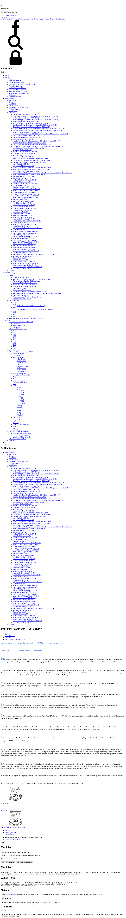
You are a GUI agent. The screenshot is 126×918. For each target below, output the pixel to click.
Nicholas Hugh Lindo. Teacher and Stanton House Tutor (30, 159)
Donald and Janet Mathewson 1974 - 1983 (26, 284)
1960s (14, 311)
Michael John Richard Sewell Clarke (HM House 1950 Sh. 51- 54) (33, 254)
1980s (14, 315)
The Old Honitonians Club (17, 82)
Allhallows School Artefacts (17, 439)
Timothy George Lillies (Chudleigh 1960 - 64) (27, 137)
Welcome (11, 79)
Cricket (19, 389)
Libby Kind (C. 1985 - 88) (21, 164)
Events (11, 102)
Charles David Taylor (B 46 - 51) (23, 206)
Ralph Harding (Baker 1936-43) (23, 139)
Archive (7, 320)
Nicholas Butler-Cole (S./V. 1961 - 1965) (25, 190)
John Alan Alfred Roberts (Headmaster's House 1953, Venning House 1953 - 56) (38, 130)
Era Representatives (15, 96)
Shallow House (21, 368)
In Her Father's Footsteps (20, 295)
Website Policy (9, 834)
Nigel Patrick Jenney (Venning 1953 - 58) (25, 121)
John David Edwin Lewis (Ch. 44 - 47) (25, 240)
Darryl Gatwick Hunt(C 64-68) (22, 203)
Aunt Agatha (40, 19)
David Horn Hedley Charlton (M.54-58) (25, 198)
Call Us (3, 15)
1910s (14, 334)
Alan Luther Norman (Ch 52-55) (23, 217)
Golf (18, 408)
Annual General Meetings (21, 424)
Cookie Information (11, 832)
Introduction (12, 274)
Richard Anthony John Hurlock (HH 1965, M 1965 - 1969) (31, 160)
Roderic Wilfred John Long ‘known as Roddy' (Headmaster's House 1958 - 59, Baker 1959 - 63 (42, 173)
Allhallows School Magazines (18, 329)
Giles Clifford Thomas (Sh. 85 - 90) (24, 256)
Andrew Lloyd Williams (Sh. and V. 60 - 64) (26, 242)
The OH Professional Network (18, 107)
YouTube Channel (14, 109)
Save (18, 916)
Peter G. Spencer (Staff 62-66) (22, 210)
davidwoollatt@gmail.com (18, 827)
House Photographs (19, 357)
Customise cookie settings (24, 862)
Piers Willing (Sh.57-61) (20, 226)
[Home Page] (1, 5)
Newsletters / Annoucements (20, 19)
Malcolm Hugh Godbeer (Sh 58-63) (24, 219)
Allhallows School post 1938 (22, 433)
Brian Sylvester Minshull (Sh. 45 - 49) (24, 265)
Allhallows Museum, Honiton (18, 91)
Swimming (20, 407)
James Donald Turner (19, 288)
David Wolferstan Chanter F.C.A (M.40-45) (26, 231)
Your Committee (6, 19)
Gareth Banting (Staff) (19, 229)
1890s (14, 330)
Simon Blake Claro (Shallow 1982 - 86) (25, 114)
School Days (17, 430)
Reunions (16, 423)
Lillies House (21, 364)
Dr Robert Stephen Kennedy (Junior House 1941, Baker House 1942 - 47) (36, 120)
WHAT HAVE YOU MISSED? (15, 639)
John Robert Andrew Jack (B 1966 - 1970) (26, 171)
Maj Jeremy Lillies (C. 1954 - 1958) (24, 176)
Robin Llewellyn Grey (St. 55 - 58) (24, 249)
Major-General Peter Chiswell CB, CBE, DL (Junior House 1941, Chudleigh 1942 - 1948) (41, 134)
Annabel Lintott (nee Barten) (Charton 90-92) (27, 221)
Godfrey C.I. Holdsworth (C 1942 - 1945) (26, 183)
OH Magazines (13, 105)
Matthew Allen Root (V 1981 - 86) (23, 157)
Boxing (19, 387)
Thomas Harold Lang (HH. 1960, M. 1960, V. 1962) (29, 162)
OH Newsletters (14, 350)
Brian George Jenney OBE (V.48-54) (24, 222)
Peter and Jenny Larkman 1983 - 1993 (24, 286)
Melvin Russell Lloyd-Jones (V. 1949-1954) (26, 194)
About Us (8, 77)
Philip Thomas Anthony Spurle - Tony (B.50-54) (28, 228)
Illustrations (12, 440)
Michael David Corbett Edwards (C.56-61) (26, 196)
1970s (14, 313)
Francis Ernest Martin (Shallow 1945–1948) (26, 135)
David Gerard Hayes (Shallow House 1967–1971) (28, 132)
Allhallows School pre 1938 (21, 437)
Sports (15, 385)
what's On (33, 19)
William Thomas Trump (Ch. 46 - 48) (24, 244)
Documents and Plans (19, 325)
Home (7, 75)
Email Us (9, 15)
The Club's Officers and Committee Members (23, 84)
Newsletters (12, 104)
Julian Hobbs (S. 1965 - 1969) (22, 182)
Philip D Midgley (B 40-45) (21, 235)
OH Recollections (14, 300)
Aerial (14, 384)
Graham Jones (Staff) (19, 258)
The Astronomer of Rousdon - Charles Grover (27, 297)
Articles (7, 272)
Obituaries (12, 112)
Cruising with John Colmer (21, 277)
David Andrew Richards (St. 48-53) (24, 238)
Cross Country (21, 403)
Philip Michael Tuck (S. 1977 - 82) (23, 166)
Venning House (21, 371)
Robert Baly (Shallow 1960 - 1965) (24, 153)
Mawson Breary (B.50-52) (21, 199)
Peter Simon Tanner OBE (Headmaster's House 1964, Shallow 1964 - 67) (35, 116)
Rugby (19, 396)
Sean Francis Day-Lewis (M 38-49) (24, 205)
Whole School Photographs (21, 375)
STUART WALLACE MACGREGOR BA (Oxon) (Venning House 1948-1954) (38, 146)
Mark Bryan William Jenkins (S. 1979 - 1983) (27, 189)
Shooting (19, 405)
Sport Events (21, 414)
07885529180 (5, 827)
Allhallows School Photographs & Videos (22, 352)
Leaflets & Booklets (23, 435)
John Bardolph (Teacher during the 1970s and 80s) (28, 148)
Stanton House (21, 369)
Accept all (12, 862)
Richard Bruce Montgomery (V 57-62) (25, 237)
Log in (33, 64)
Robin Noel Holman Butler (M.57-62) (24, 208)
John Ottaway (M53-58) (20, 212)
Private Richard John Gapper (22, 299)
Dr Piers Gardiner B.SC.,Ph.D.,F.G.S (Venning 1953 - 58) (31, 123)
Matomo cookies (11, 894)
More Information (6, 810)
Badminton (20, 416)
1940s (14, 304)
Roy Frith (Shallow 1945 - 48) (22, 150)
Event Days (16, 417)
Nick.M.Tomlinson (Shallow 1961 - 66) (25, 151)
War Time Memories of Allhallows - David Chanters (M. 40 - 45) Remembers (37, 293)
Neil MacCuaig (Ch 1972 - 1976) (23, 155)
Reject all (4, 862)
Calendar (11, 270)
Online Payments (59, 19)
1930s (14, 302)
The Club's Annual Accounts (18, 89)
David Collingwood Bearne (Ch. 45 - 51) (25, 263)
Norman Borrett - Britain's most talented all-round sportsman (31, 279)
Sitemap (7, 830)
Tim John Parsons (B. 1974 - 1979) (23, 187)
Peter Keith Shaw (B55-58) (21, 213)
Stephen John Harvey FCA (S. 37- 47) (25, 180)
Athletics (19, 412)
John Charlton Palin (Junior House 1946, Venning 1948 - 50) (31, 144)
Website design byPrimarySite (15, 839)
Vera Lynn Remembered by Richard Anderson (27, 281)
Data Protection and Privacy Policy (19, 93)
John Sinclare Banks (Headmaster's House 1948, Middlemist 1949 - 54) (35, 125)
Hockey (19, 410)
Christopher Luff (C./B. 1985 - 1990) (24, 192)
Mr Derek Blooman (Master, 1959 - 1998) (26, 118)
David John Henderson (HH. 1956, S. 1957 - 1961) (29, 174)
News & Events (10, 98)
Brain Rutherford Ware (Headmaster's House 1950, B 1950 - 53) (33, 169)
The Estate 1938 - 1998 (20, 382)
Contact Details (49, 19)
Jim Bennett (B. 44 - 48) (20, 260)
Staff (14, 421)
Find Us (14, 15)
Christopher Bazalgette (20, 185)
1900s (14, 332)
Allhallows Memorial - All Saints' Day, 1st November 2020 (27, 318)
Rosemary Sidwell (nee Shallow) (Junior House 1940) (29, 143)
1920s (14, 336)
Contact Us (12, 95)
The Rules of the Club (15, 86)
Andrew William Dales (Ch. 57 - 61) (24, 247)
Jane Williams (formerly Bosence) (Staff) (25, 233)
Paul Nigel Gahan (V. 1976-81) (22, 268)
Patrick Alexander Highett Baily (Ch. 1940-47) (27, 267)
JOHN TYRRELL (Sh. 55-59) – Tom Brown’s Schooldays (35, 309)
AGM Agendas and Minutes (17, 88)
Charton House (21, 361)
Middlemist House (22, 366)
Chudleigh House (22, 362)
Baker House (21, 359)
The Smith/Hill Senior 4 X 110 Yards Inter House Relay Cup (31, 291)
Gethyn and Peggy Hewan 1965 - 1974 (25, 283)
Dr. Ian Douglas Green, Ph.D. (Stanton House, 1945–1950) (31, 127)
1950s (14, 307)
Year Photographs (18, 354)
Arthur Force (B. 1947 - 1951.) (22, 178)
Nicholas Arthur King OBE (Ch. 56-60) (25, 224)
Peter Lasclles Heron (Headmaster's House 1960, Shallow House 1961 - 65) (36, 141)
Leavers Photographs (19, 373)
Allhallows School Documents (18, 432)
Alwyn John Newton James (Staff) (23, 201)
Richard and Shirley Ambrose (22, 290)
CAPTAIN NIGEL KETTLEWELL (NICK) (31, 306)
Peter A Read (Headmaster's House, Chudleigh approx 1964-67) (32, 167)
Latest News (12, 100)
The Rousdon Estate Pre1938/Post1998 (21, 322)
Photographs (16, 323)
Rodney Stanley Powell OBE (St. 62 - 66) (26, 251)
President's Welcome (15, 81)
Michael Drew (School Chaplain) (23, 245)
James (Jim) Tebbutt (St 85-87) (22, 215)
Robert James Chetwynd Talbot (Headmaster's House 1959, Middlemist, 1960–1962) (39, 128)
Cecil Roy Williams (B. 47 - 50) (22, 252)
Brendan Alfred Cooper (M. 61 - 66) (24, 261)
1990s (14, 316)
